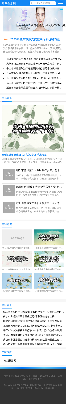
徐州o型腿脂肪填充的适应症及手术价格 (24, 154)
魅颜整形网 (9, 3)
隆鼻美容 (49, 388)
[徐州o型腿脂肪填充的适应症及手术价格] (33, 128)
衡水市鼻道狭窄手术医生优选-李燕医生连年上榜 (28, 316)
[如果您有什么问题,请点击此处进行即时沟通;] (41, 25)
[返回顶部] (59, 360)
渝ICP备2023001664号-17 (30, 388)
